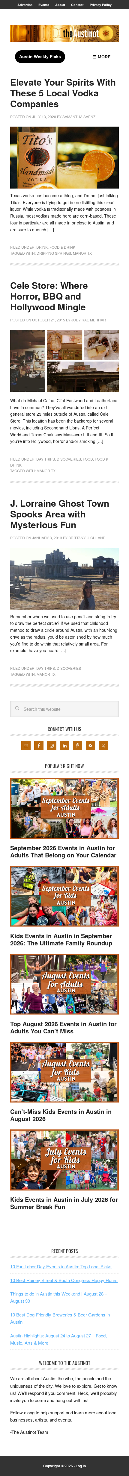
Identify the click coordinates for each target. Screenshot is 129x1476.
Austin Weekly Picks (40, 56)
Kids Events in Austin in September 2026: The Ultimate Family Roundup (61, 939)
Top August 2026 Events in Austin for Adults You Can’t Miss (63, 1027)
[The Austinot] (64, 33)
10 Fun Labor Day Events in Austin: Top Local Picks (61, 1266)
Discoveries (69, 458)
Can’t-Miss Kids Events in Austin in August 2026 (61, 1115)
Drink (42, 247)
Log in (81, 1466)
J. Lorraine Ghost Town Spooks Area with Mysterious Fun (59, 513)
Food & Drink (62, 247)
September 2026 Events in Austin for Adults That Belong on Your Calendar (63, 851)
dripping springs (54, 253)
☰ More (101, 56)
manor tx (82, 253)
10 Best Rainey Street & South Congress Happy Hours (64, 1280)
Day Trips (45, 458)
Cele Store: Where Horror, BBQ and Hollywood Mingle (49, 296)
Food (88, 458)
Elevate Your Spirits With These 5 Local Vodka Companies (63, 92)
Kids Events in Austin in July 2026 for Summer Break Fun (64, 1203)
